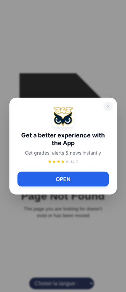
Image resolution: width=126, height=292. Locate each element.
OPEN (63, 179)
